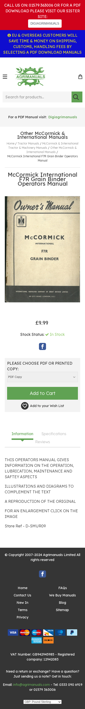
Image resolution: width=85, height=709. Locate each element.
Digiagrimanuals (62, 117)
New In (22, 602)
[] (77, 97)
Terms (22, 610)
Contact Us (22, 595)
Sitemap (62, 610)
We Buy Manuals (62, 595)
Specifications (53, 434)
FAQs (62, 588)
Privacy (22, 617)
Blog (62, 602)
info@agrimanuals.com (31, 685)
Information (22, 434)
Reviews (42, 442)
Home (22, 588)
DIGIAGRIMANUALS (44, 23)
